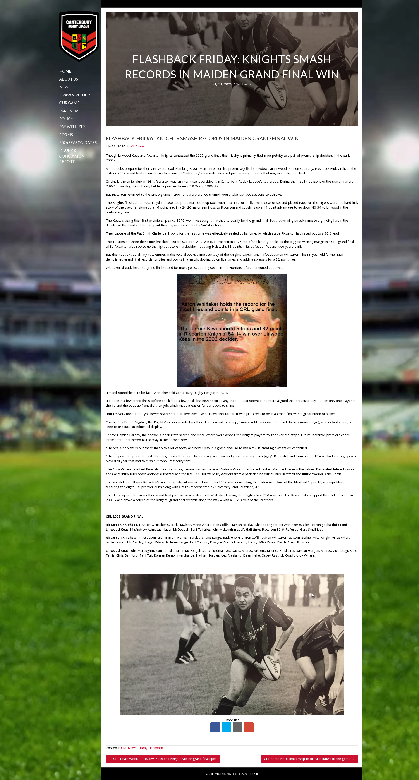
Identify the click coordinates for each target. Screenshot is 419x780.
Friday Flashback (150, 748)
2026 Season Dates (78, 142)
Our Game (69, 102)
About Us (68, 79)
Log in (254, 774)
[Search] (60, 170)
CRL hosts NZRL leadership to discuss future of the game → (309, 758)
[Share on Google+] (249, 727)
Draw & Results (75, 95)
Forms (66, 134)
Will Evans (243, 84)
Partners (69, 110)
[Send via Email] (237, 727)
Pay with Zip (72, 126)
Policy (66, 118)
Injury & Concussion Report (71, 156)
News (64, 86)
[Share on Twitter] (226, 727)
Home (65, 71)
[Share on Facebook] (215, 727)
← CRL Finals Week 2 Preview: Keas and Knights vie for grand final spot (162, 758)
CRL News (129, 748)
